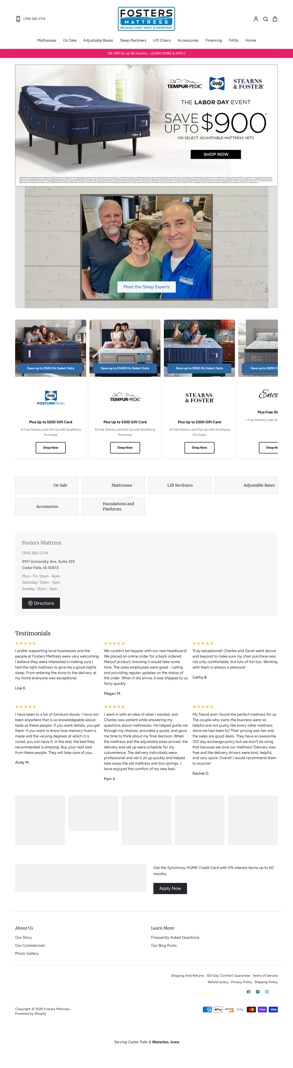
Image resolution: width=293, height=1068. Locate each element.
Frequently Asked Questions (175, 937)
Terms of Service (265, 976)
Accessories (188, 40)
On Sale (69, 40)
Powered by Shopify (30, 1013)
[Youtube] (257, 991)
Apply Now (170, 888)
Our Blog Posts (164, 945)
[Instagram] (266, 991)
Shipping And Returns (187, 976)
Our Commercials (30, 945)
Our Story (23, 937)
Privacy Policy (241, 982)
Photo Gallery (27, 953)
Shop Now (50, 448)
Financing (214, 40)
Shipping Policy (266, 982)
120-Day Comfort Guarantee (228, 976)
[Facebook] (248, 991)
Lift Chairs (162, 40)
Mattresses (46, 40)
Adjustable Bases (98, 40)
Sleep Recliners (133, 40)
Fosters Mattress (57, 1009)
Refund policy (218, 982)
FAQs (234, 40)
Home (250, 40)
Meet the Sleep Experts (146, 286)
